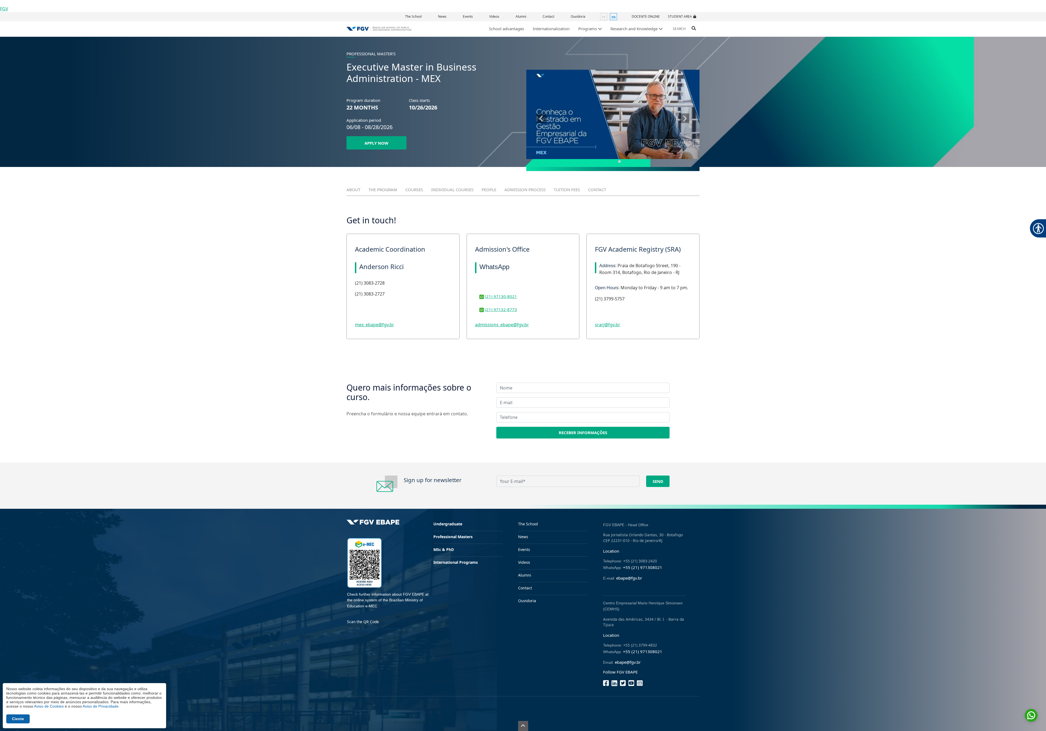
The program (383, 189)
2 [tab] (619, 161)
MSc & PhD (443, 549)
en (614, 17)
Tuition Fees (567, 189)
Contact (548, 16)
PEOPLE (489, 189)
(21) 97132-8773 (501, 309)
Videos (494, 16)
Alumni (521, 16)
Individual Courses (452, 189)
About (353, 189)
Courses (414, 189)
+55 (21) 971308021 (642, 567)
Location (611, 551)
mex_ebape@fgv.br (374, 325)
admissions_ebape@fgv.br (502, 325)
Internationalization (551, 28)
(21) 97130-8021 (501, 296)
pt (604, 17)
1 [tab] (613, 161)
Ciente (18, 719)
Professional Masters (453, 536)
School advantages (506, 28)
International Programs (455, 562)
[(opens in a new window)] (613, 114)
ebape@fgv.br (629, 578)
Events (468, 16)
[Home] (378, 29)
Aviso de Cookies (49, 706)
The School (413, 16)
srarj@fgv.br (607, 325)
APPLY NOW (376, 143)
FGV (4, 9)
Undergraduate (447, 523)
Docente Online (646, 16)
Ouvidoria (578, 16)
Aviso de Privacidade (100, 706)
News (442, 16)
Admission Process (525, 189)
